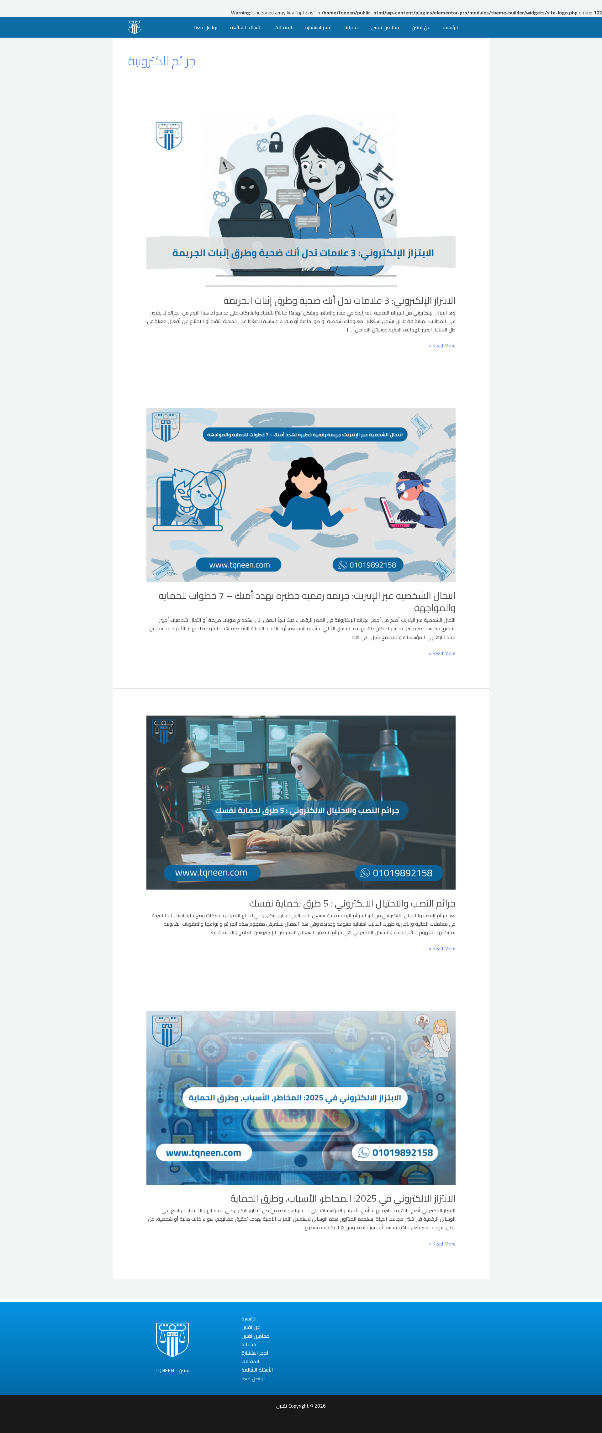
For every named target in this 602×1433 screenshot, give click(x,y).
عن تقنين (421, 27)
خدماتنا (351, 27)
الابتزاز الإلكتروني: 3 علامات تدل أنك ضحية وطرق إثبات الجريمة (340, 300)
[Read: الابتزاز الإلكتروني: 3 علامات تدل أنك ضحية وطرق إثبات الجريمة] (301, 199)
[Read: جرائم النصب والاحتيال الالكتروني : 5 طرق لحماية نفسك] (301, 801)
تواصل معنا (206, 27)
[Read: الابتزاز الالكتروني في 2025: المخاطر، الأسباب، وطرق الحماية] (301, 1097)
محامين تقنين (385, 27)
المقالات (283, 27)
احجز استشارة (318, 27)
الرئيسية (450, 27)
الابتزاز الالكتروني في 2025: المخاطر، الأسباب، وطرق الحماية (343, 1198)
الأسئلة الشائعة (246, 27)
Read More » (442, 345)
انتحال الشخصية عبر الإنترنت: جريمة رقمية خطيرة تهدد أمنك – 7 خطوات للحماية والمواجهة (307, 601)
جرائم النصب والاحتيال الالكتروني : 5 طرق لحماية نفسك (352, 903)
